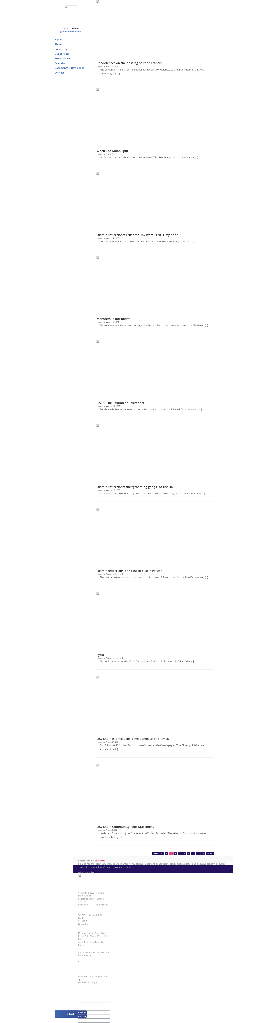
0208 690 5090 (86, 958)
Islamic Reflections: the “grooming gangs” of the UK (134, 487)
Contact (59, 72)
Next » (209, 853)
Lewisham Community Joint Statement (125, 827)
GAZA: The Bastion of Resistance (120, 403)
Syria (100, 655)
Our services (62, 53)
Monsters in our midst (113, 319)
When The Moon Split (112, 151)
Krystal (91, 904)
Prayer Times (62, 49)
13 (203, 853)
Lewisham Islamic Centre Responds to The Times (132, 739)
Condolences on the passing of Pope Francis (129, 63)
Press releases (63, 58)
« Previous (158, 853)
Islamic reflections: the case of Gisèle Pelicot (129, 571)
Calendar (60, 63)
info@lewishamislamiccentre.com (93, 964)
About (58, 44)
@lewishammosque (70, 31)
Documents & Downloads (69, 68)
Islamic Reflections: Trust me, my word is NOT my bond (137, 235)
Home (58, 39)
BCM (80, 907)
